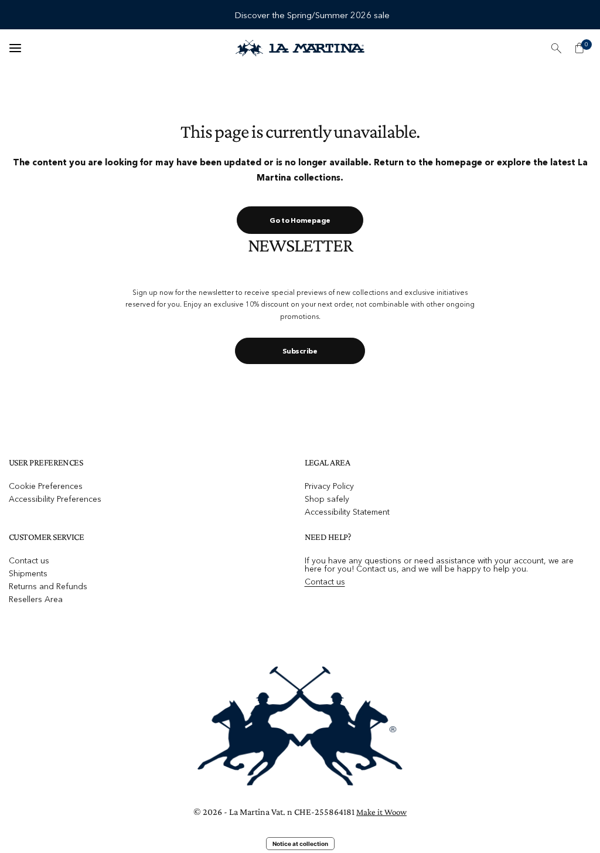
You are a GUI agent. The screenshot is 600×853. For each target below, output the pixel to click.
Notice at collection (300, 843)
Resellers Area (36, 599)
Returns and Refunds (48, 586)
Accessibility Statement (347, 512)
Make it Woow (381, 812)
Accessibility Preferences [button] (55, 499)
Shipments (28, 573)
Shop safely (327, 499)
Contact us (29, 560)
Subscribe (299, 350)
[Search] (556, 48)
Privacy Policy (329, 486)
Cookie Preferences (46, 486)
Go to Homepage (300, 220)
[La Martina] (300, 48)
